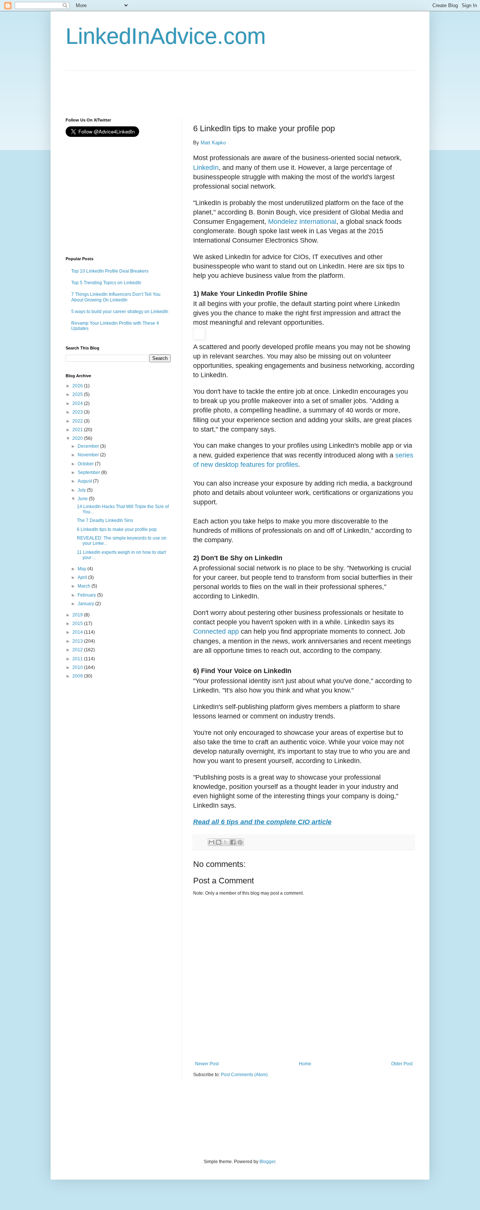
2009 (78, 676)
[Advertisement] (202, 88)
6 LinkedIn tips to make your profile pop (117, 529)
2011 (78, 658)
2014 (78, 632)
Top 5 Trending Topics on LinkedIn (106, 282)
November (89, 454)
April (83, 577)
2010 (78, 667)
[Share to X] (226, 842)
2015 (78, 623)
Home (305, 1063)
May (82, 568)
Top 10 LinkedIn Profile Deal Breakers (109, 271)
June (83, 498)
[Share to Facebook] (233, 842)
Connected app (216, 631)
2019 (78, 615)
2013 (78, 641)
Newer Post (207, 1063)
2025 (78, 394)
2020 (78, 438)
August (85, 481)
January (86, 603)
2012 (78, 649)
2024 (78, 403)
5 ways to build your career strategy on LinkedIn (119, 311)
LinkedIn (206, 167)
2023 (78, 412)
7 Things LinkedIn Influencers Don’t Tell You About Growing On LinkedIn (115, 297)
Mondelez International (302, 221)
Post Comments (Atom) (244, 1074)
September (89, 472)
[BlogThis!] (218, 842)
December (89, 446)
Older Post (401, 1063)
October (86, 463)
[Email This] (211, 842)
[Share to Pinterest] (240, 842)
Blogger (267, 1161)
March (85, 586)
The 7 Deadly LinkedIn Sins (105, 520)
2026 (78, 385)
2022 (78, 421)
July (82, 490)
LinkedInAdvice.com (166, 36)
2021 (78, 429)
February (87, 595)
